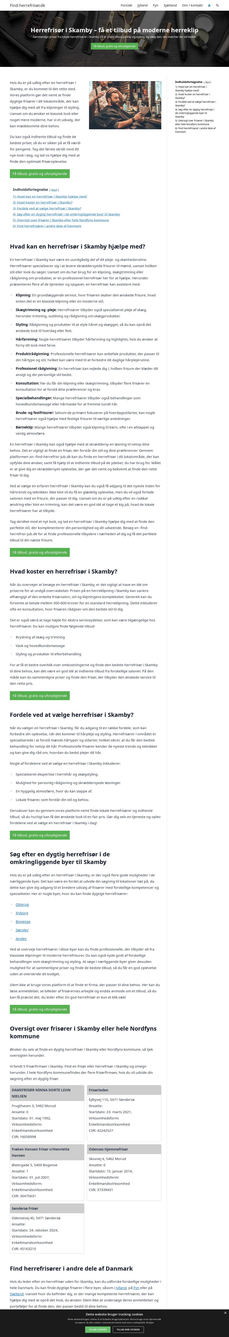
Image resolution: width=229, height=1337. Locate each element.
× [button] (225, 1313)
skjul (54, 190)
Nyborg (22, 913)
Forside (126, 5)
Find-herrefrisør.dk (27, 5)
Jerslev (21, 938)
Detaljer (150, 1322)
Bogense (23, 921)
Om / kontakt (192, 5)
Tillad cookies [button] (98, 1329)
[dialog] (114, 1323)
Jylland (142, 5)
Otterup (22, 904)
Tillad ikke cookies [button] (128, 1329)
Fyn (155, 5)
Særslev (22, 930)
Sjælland (170, 5)
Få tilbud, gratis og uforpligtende (114, 46)
